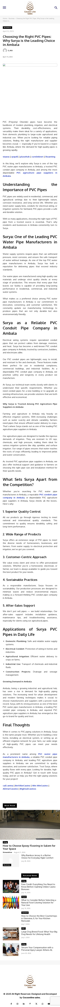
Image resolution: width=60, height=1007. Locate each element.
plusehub (25, 156)
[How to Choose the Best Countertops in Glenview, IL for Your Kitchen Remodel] (11, 918)
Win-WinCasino (40, 785)
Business (11, 18)
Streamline (7, 852)
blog (5, 842)
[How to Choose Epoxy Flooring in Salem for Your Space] (30, 825)
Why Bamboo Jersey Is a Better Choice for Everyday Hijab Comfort (37, 856)
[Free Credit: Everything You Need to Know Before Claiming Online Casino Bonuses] (11, 886)
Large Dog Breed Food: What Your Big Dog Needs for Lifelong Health (39, 932)
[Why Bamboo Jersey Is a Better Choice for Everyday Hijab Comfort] (11, 860)
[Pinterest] (30, 1003)
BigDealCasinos (28, 788)
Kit (11, 50)
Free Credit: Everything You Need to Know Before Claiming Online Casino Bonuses (38, 887)
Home (5, 18)
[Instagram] (17, 1003)
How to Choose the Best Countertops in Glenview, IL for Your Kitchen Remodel (39, 918)
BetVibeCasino (22, 785)
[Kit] (5, 50)
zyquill (14, 156)
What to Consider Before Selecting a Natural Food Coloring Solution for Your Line (38, 902)
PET (23, 928)
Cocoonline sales (31, 997)
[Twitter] (36, 1003)
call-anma (8, 785)
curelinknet (37, 156)
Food (24, 897)
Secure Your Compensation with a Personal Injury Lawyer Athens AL (37, 948)
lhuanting (50, 156)
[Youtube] (48, 1003)
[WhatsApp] (42, 1003)
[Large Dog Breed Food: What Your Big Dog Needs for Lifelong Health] (11, 933)
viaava (6, 156)
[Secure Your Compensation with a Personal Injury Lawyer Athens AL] (11, 949)
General (25, 913)
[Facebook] (11, 1003)
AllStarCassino (10, 788)
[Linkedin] (23, 1003)
